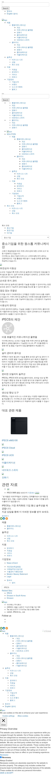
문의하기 (15, 72)
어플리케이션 (22, 37)
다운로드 (31, 492)
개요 (18, 27)
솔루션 (9, 57)
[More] (6, 518)
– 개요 (17, 638)
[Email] (1, 518)
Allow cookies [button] (23, 716)
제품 (8, 22)
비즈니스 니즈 (17, 59)
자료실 (14, 69)
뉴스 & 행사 (14, 697)
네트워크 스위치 (23, 40)
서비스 (14, 74)
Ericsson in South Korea (16, 595)
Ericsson (10, 598)
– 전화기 (18, 643)
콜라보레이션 (22, 35)
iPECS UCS (8, 455)
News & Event (12, 563)
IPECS (9, 593)
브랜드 (14, 84)
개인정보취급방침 (14, 566)
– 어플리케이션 (21, 648)
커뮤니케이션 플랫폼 (25, 30)
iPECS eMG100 (10, 440)
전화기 (19, 32)
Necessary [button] (4, 754)
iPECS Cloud (8, 447)
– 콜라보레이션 (21, 646)
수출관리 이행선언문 (15, 571)
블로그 (14, 89)
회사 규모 (15, 64)
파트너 (14, 77)
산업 (13, 62)
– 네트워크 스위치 (22, 650)
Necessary (6, 757)
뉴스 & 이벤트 (17, 86)
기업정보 (10, 79)
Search (5, 8)
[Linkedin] (3, 518)
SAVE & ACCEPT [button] (6, 773)
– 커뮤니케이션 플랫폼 (23, 641)
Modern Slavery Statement (17, 574)
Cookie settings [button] (8, 716)
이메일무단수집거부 (14, 569)
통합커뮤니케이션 (19, 25)
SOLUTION (11, 134)
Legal (9, 576)
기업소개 (15, 82)
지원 (8, 67)
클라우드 (15, 42)
